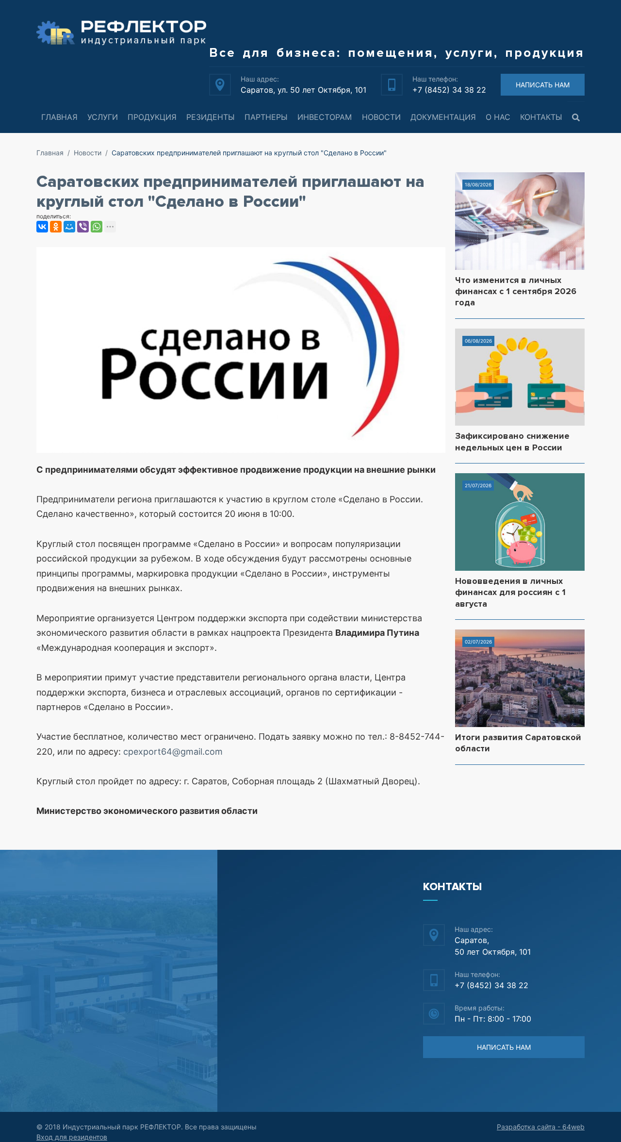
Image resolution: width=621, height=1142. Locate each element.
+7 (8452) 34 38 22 (449, 90)
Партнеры (266, 117)
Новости (381, 117)
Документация (443, 117)
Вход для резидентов (71, 1137)
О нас (498, 117)
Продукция (152, 117)
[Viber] (83, 226)
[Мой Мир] (69, 226)
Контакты (541, 117)
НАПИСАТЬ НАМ (543, 85)
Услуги (102, 117)
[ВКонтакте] (42, 226)
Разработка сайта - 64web (541, 1127)
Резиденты (210, 117)
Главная (59, 117)
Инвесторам (324, 117)
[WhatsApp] (96, 226)
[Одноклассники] (56, 226)
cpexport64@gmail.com (173, 751)
